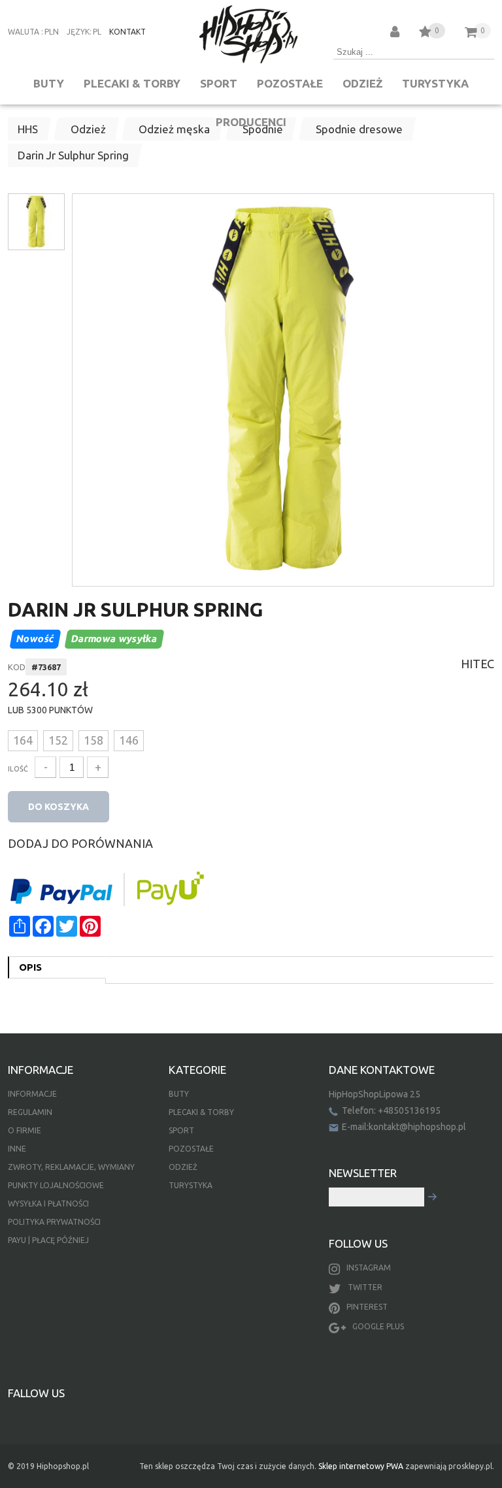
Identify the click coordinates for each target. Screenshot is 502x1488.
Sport (218, 83)
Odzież (362, 83)
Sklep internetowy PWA (360, 1466)
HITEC (477, 663)
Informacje (32, 1094)
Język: (79, 31)
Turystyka (435, 83)
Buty (48, 83)
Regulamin (30, 1112)
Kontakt (127, 31)
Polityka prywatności (54, 1222)
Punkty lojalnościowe (56, 1185)
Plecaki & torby (132, 83)
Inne (17, 1148)
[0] (425, 33)
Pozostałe (290, 83)
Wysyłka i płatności (48, 1203)
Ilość (18, 769)
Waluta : (25, 31)
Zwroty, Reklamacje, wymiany (71, 1167)
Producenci (251, 122)
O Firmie (24, 1130)
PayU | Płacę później (48, 1240)
